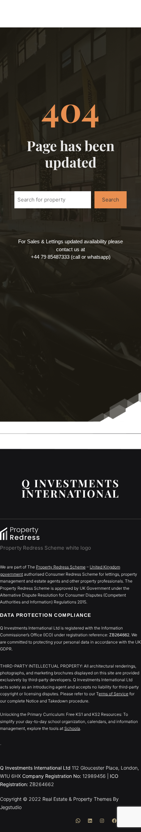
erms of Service (113, 693)
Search (110, 199)
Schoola (72, 728)
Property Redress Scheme (61, 567)
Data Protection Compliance (45, 615)
